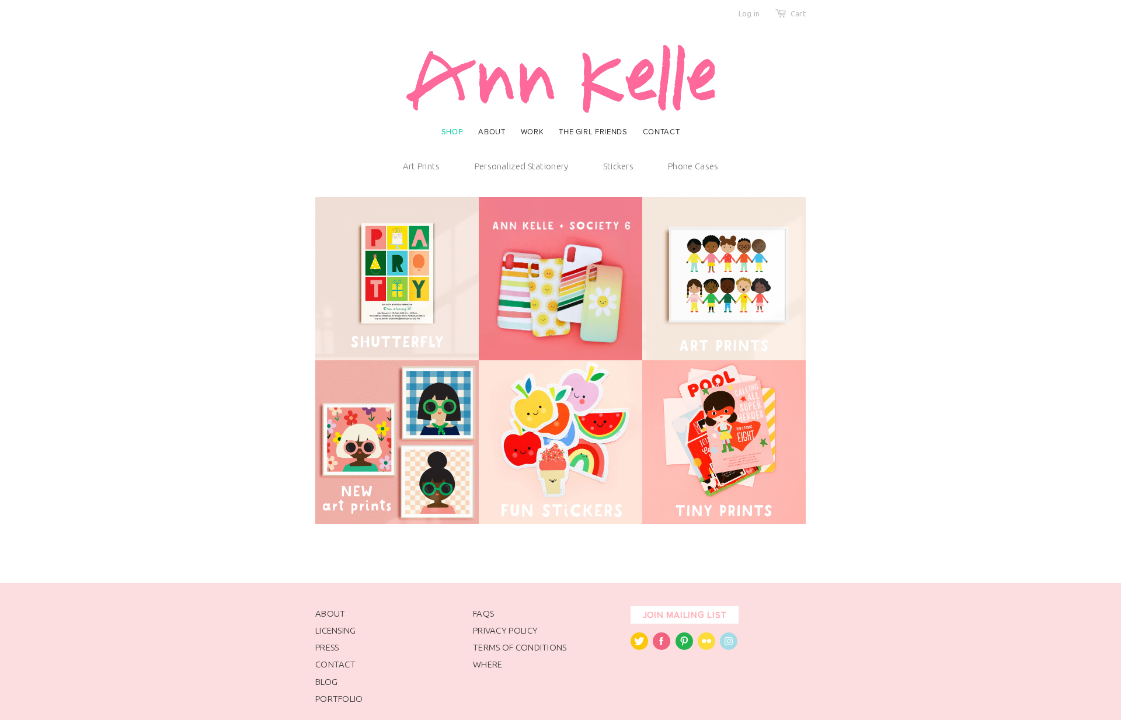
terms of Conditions (520, 647)
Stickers (618, 166)
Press (327, 647)
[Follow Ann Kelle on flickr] (706, 647)
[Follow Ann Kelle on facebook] (661, 647)
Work (532, 132)
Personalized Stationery (522, 166)
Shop (452, 132)
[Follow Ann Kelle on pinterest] (684, 647)
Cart (798, 13)
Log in (749, 13)
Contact (661, 132)
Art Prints (421, 166)
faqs (483, 613)
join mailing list (685, 615)
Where (488, 664)
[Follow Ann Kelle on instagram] (728, 647)
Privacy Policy (505, 630)
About (491, 132)
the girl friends (593, 132)
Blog (326, 682)
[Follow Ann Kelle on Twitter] (639, 647)
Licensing (335, 630)
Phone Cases (693, 166)
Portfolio (339, 699)
